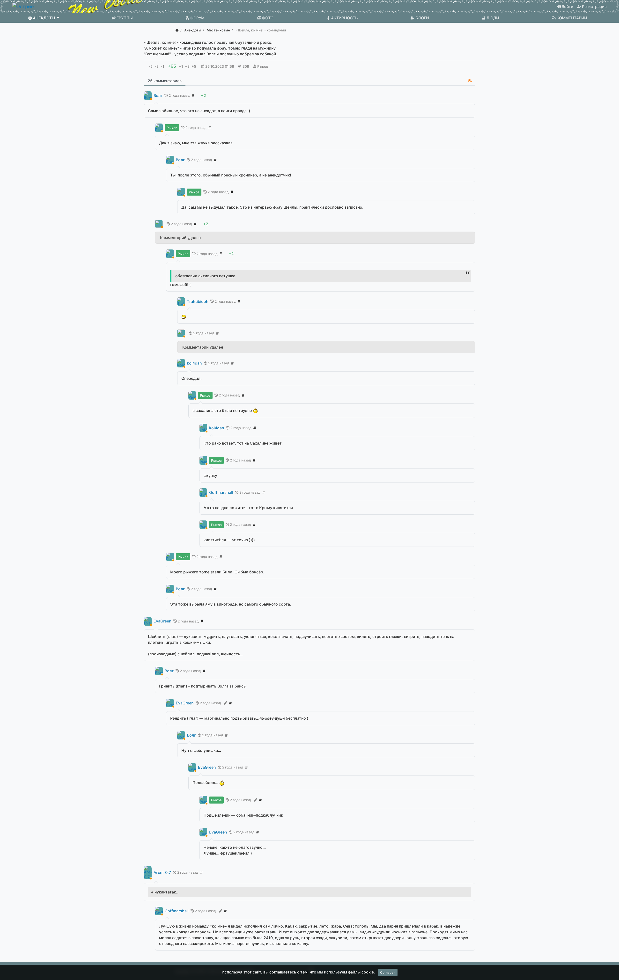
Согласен (387, 972)
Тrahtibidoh (197, 301)
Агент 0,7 (162, 872)
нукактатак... (167, 892)
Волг (158, 95)
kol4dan (194, 363)
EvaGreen (162, 621)
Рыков (262, 66)
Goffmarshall (221, 492)
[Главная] (177, 30)
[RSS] (470, 80)
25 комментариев (165, 80)
